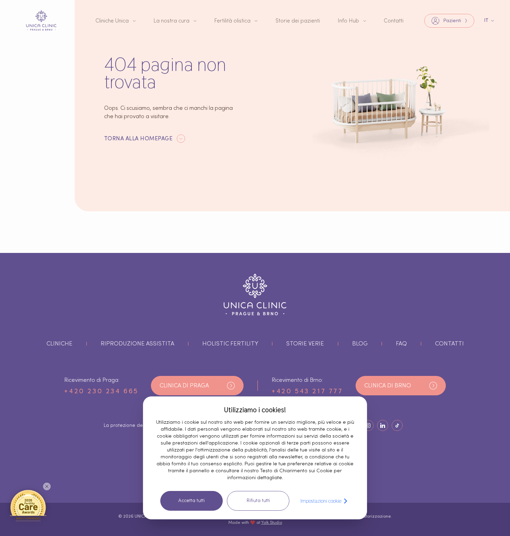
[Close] (47, 486)
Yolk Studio (271, 522)
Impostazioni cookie (320, 500)
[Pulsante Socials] (368, 425)
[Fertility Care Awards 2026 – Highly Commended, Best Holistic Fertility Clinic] (28, 505)
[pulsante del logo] (41, 20)
